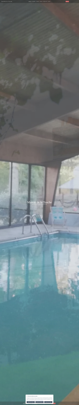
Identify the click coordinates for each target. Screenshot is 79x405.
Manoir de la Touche (6, 1)
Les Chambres (33, 1)
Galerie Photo (45, 1)
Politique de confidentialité (40, 400)
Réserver (67, 1)
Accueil (30, 1)
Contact (49, 1)
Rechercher (53, 403)
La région (41, 1)
